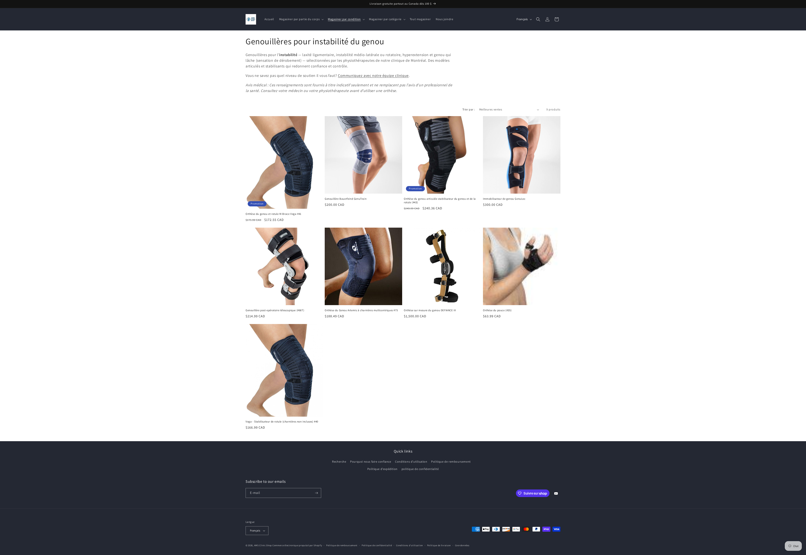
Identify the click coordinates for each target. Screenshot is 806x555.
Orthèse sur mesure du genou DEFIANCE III (430, 310)
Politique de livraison (439, 545)
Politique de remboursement (451, 461)
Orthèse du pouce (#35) (497, 310)
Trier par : (468, 109)
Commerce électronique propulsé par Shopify (297, 545)
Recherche (339, 461)
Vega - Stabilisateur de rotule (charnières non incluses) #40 (282, 421)
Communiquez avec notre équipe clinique (373, 75)
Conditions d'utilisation (411, 461)
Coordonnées (462, 545)
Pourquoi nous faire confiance (370, 461)
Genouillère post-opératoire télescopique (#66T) (275, 310)
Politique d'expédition (382, 469)
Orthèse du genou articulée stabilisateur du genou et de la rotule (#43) (440, 200)
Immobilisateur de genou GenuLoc (504, 199)
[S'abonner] (316, 493)
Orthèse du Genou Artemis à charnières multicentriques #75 (361, 310)
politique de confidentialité (420, 469)
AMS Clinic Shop (263, 545)
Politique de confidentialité (377, 545)
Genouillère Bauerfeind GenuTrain (345, 199)
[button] (301, 19)
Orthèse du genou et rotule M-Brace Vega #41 (273, 214)
